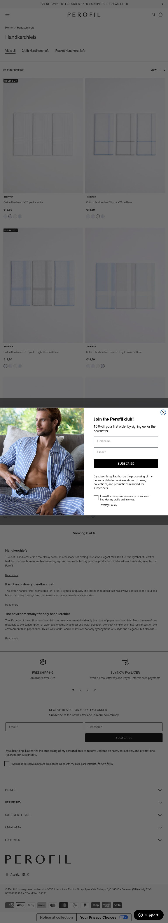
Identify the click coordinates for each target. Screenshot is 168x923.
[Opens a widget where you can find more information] (148, 915)
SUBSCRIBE (126, 463)
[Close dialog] (163, 412)
